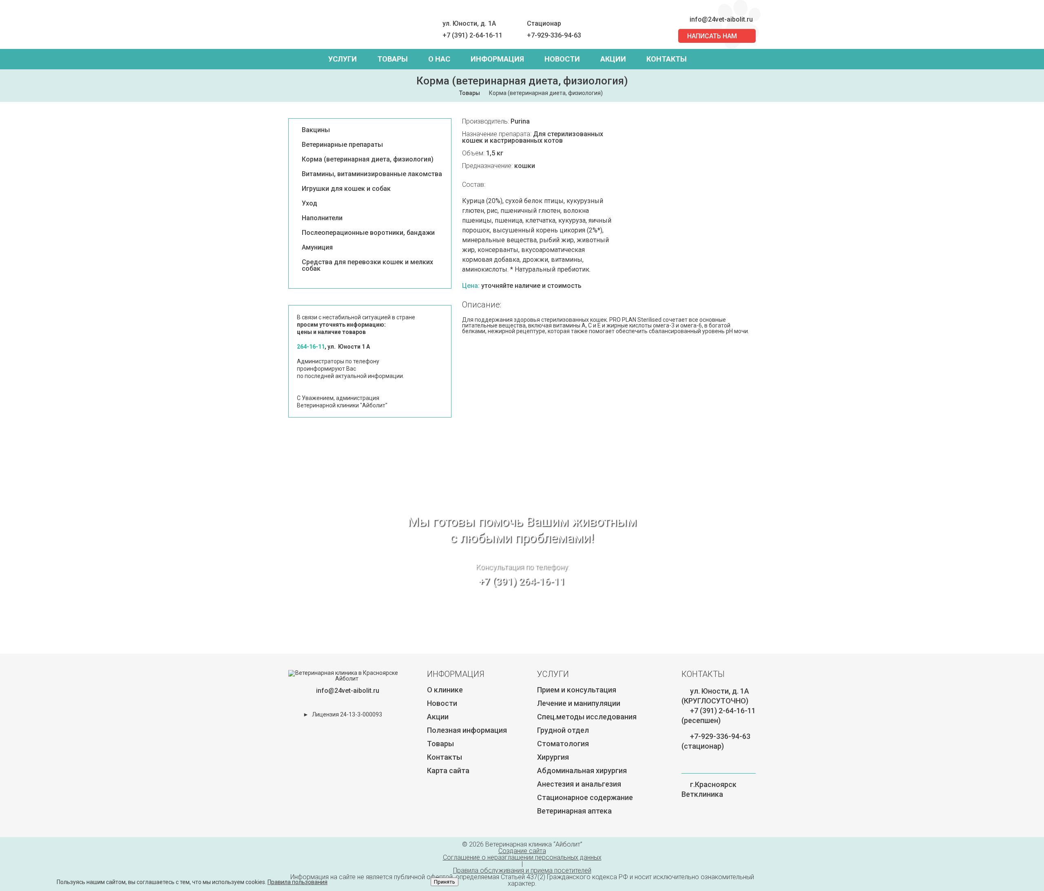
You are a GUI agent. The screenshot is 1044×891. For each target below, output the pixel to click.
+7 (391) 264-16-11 (522, 581)
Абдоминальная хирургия (582, 770)
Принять (444, 882)
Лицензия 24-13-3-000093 (347, 714)
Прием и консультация (576, 689)
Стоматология (563, 743)
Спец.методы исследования (587, 716)
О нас (439, 59)
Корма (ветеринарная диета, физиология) (368, 159)
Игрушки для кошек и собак (346, 189)
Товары (392, 59)
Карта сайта (448, 770)
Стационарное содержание (585, 797)
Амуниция (317, 247)
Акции (613, 59)
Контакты (666, 59)
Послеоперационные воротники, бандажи (368, 233)
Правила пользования (297, 882)
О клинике (445, 689)
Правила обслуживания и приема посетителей (522, 870)
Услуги (342, 59)
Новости (562, 59)
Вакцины (316, 130)
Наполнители (322, 218)
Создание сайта (522, 851)
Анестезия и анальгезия (579, 784)
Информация (497, 59)
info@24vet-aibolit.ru (721, 19)
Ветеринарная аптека (574, 811)
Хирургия (553, 757)
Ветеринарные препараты (342, 144)
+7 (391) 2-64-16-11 (472, 35)
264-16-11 (311, 346)
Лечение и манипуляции (578, 703)
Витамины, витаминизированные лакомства (372, 174)
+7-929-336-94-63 (554, 35)
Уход (309, 203)
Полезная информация (467, 730)
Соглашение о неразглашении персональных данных (522, 857)
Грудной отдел (563, 730)
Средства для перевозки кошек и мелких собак (367, 265)
